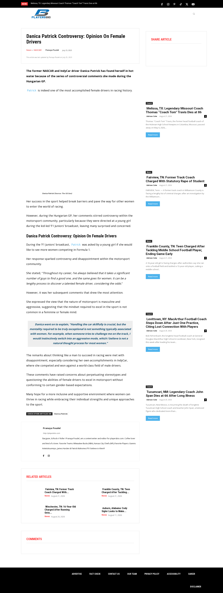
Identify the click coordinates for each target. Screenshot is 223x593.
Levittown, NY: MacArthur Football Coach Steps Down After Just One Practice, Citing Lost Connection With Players (176, 322)
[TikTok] (180, 4)
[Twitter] (187, 4)
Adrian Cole (152, 116)
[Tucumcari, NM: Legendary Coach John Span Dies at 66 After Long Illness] (176, 372)
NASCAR (38, 50)
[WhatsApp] (180, 52)
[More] (197, 52)
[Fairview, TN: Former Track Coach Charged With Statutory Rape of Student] (34, 492)
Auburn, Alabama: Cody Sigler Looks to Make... (114, 510)
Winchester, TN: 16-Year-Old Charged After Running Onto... (60, 509)
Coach (149, 103)
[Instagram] (168, 4)
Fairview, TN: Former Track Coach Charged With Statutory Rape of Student (175, 179)
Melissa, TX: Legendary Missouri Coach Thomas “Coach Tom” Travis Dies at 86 (64, 3)
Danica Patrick (61, 414)
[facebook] (43, 454)
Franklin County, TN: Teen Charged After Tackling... (116, 491)
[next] (121, 4)
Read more (153, 135)
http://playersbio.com (51, 433)
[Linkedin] (189, 52)
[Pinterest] (174, 4)
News (28, 50)
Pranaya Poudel (52, 50)
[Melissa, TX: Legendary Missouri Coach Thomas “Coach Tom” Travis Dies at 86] (176, 89)
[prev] (117, 4)
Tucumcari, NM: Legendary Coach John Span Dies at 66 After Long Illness (174, 393)
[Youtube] (193, 4)
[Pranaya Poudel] (31, 441)
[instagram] (49, 454)
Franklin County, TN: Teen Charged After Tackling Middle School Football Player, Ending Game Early (175, 250)
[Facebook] (162, 4)
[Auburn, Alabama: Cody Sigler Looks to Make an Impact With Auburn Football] (91, 511)
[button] (194, 14)
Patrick (31, 90)
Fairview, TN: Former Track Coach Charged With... (59, 491)
